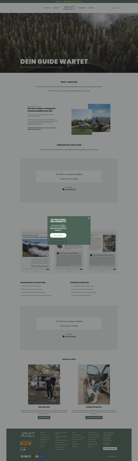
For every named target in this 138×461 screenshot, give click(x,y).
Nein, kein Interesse (58, 242)
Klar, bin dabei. (58, 235)
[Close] (89, 218)
